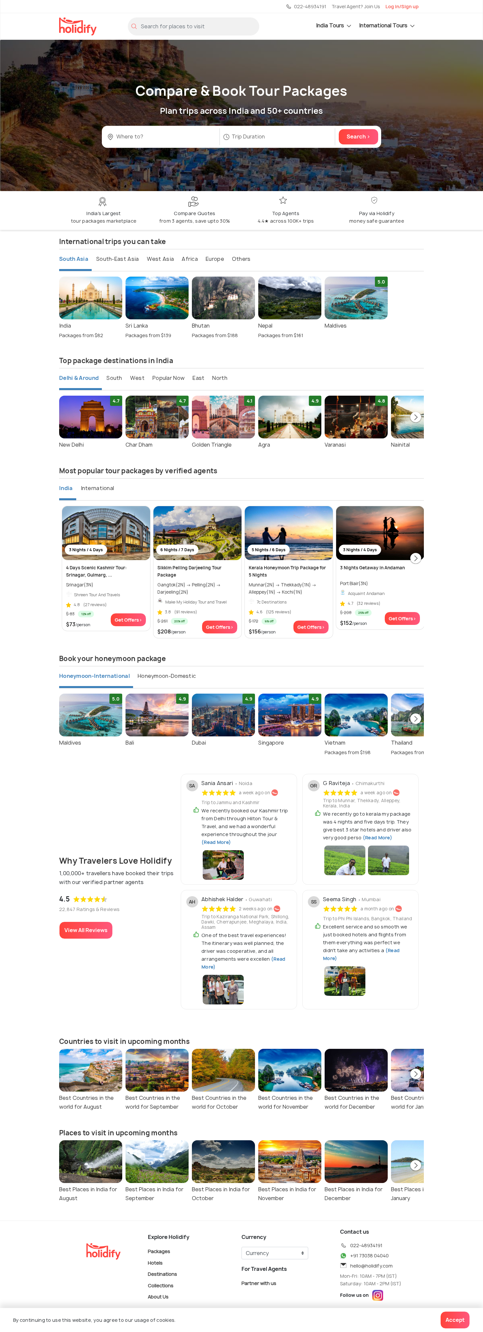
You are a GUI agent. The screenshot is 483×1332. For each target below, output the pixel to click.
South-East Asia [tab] (117, 258)
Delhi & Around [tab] (79, 378)
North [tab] (219, 378)
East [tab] (198, 378)
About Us (158, 1297)
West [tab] (137, 378)
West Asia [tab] (160, 258)
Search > (358, 136)
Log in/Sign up (402, 6)
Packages (159, 1251)
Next (415, 417)
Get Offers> (128, 620)
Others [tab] (241, 258)
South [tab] (114, 378)
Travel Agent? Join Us (356, 6)
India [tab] (66, 488)
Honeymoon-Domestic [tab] (167, 675)
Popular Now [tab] (168, 378)
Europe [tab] (215, 258)
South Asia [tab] (73, 258)
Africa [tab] (190, 258)
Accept (455, 1319)
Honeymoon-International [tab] (94, 675)
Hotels (155, 1262)
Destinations (162, 1274)
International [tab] (97, 488)
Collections (160, 1285)
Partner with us (259, 1283)
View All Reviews (85, 930)
